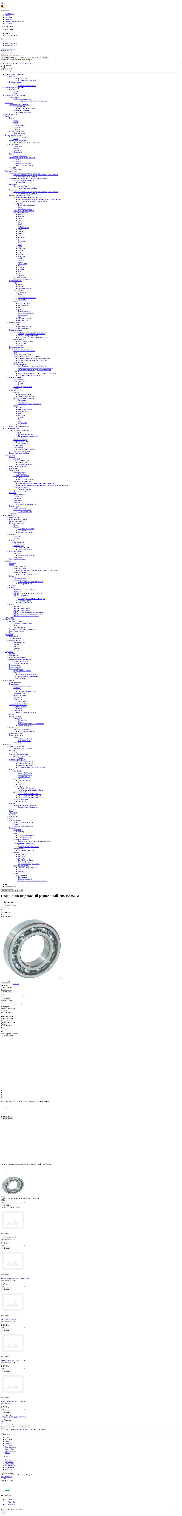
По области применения (26, 835)
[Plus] (24, 1245)
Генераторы (13, 637)
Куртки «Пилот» (24, 548)
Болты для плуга (24, 303)
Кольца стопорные (20, 125)
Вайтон (20, 708)
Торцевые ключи (19, 627)
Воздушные (17, 496)
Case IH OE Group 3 (25, 775)
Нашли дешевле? (7, 987)
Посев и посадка (15, 322)
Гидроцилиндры (15, 667)
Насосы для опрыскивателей (28, 336)
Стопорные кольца (20, 597)
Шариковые (17, 152)
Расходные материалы (17, 131)
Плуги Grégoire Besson (26, 313)
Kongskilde (21, 248)
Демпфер (21, 832)
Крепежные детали (20, 78)
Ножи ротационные (25, 209)
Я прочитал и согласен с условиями (25, 1429)
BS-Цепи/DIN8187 (24, 741)
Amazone (21, 216)
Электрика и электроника (27, 108)
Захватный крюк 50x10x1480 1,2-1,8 (14, 1401)
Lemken (20, 250)
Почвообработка (15, 390)
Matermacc (21, 256)
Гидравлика (22, 292)
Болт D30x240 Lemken (9, 1319)
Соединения (13, 655)
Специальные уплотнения (22, 163)
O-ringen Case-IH (24, 777)
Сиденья (16, 459)
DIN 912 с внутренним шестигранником (28, 614)
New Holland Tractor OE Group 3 (29, 797)
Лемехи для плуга (24, 311)
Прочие (16, 148)
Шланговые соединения (26, 731)
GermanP (16, 984)
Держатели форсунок (25, 341)
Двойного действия (20, 661)
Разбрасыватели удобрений (19, 426)
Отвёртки (16, 625)
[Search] (4, 10)
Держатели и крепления (26, 205)
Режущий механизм (20, 442)
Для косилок (17, 203)
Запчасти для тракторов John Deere (30, 790)
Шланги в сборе (19, 678)
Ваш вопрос (6, 1211)
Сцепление (17, 830)
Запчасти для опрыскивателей (24, 351)
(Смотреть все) (19, 1005)
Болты (15, 120)
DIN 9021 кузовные (20, 595)
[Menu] (2, 10)
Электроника (14, 97)
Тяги (19, 317)
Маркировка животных (17, 521)
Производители (10, 1451)
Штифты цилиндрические (27, 80)
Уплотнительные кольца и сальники (22, 158)
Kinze (20, 247)
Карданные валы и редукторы (20, 137)
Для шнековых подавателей (28, 436)
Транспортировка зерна (21, 451)
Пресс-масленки (19, 133)
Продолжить (24, 1141)
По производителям (20, 212)
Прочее (12, 769)
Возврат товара (10, 1447)
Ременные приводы (20, 487)
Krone (20, 243)
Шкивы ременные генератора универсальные (34, 841)
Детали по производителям (27, 177)
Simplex (16, 737)
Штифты (16, 129)
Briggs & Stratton (15, 640)
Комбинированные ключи (22, 623)
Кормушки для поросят (26, 529)
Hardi (15, 353)
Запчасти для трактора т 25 (23, 761)
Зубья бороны (18, 379)
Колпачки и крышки (20, 663)
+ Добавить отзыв (7, 1036)
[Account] (8, 10)
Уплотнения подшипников (23, 165)
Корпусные (17, 146)
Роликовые (17, 150)
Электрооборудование (21, 110)
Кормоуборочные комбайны (19, 453)
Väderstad (21, 275)
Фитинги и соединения (21, 729)
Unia (19, 273)
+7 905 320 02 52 (11, 43)
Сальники (17, 161)
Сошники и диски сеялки (22, 387)
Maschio (20, 258)
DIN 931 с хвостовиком (21, 608)
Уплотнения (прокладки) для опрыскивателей (34, 370)
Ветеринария (14, 517)
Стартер (16, 646)
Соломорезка (18, 445)
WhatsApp (11, 1504)
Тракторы (8, 1469)
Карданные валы (19, 472)
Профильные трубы (25, 726)
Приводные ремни (16, 733)
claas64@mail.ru (6, 1477)
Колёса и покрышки (20, 508)
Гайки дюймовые (19, 578)
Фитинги (16, 84)
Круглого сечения (19, 707)
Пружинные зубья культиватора (29, 404)
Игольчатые (17, 697)
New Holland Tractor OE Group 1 (29, 794)
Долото (20, 307)
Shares (20, 407)
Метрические (22, 701)
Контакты (8, 23)
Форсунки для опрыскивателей (29, 375)
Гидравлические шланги (22, 671)
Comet (20, 222)
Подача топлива (19, 642)
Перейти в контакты (8, 49)
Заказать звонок (6, 51)
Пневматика (13, 727)
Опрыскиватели (19, 339)
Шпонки (16, 127)
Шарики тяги (22, 877)
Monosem (21, 260)
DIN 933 (16, 606)
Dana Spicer (22, 801)
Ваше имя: (5, 1113)
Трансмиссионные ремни (27, 449)
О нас (7, 1437)
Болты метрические (20, 572)
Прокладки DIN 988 (25, 602)
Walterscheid (22, 474)
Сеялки (16, 324)
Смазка (16, 644)
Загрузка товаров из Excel (14, 21)
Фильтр (12, 654)
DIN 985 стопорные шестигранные (30, 582)
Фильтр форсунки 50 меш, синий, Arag (15, 1278)
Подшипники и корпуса (22, 481)
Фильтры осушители (25, 464)
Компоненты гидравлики (18, 141)
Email (3, 1188)
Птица (15, 525)
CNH (11, 818)
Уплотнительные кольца (26, 479)
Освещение (13, 468)
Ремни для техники (20, 156)
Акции (7, 1453)
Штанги (16, 372)
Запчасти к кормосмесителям (23, 211)
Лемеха (20, 309)
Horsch (20, 235)
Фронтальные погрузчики (22, 279)
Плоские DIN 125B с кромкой (24, 589)
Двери (15, 752)
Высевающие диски (16, 347)
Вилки (15, 139)
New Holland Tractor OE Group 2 (29, 796)
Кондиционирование (21, 460)
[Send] (21, 1003)
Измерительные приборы (18, 519)
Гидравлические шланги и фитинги (26, 142)
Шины (20, 385)
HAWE (20, 233)
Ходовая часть (14, 506)
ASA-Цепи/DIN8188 (25, 739)
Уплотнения (22, 343)
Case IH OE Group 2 (25, 773)
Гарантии (8, 19)
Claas (19, 220)
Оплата (7, 16)
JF (18, 239)
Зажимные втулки (19, 693)
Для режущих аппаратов (26, 434)
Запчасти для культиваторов (23, 180)
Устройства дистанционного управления (32, 101)
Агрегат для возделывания (23, 822)
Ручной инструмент (16, 621)
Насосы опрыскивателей (22, 354)
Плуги (15, 301)
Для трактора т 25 (15, 820)
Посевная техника (15, 377)
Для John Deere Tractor (21, 786)
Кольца (16, 159)
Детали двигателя (19, 106)
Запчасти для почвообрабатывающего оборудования (28, 178)
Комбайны (13, 184)
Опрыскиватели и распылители (20, 349)
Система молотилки (20, 443)
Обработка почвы (15, 281)
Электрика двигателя (21, 839)
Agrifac (20, 214)
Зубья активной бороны (26, 396)
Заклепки (12, 563)
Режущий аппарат (19, 277)
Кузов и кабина (19, 438)
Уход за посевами (15, 330)
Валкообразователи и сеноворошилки (27, 197)
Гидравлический (19, 495)
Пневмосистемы (19, 849)
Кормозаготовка (15, 190)
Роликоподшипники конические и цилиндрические (36, 483)
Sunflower (21, 267)
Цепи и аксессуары (20, 491)
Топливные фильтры (16, 638)
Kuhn (19, 245)
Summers (21, 269)
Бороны (16, 283)
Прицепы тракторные (17, 760)
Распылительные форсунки (23, 826)
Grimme (20, 230)
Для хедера (17, 432)
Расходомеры (18, 362)
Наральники (22, 182)
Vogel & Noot (22, 423)
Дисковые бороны (24, 394)
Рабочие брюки (19, 544)
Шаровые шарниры (25, 879)
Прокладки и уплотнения (22, 748)
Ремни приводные (24, 489)
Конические (17, 699)
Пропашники (22, 402)
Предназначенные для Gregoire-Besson (31, 767)
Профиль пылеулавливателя (28, 807)
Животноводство (11, 1465)
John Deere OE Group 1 (26, 788)
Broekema (21, 218)
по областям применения (27, 504)
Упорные (16, 688)
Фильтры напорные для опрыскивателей (32, 360)
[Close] (2, 2)
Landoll (20, 252)
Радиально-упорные (20, 703)
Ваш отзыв (5, 1135)
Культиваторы (18, 290)
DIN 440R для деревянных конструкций (27, 593)
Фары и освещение (24, 112)
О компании (9, 14)
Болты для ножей (19, 566)
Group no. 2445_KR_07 (26, 763)
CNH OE (21, 784)
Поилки (12, 534)
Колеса (20, 383)
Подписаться (26, 1427)
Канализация (18, 557)
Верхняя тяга (22, 875)
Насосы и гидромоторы (17, 657)
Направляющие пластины (27, 298)
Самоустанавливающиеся (22, 686)
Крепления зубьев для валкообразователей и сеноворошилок (39, 199)
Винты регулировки (25, 409)
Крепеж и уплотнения (21, 476)
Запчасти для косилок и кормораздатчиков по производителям (35, 175)
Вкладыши (17, 690)
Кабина (12, 457)
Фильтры (12, 167)
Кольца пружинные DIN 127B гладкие (31, 599)
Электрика (13, 513)
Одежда (12, 540)
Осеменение (22, 531)
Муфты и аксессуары (25, 765)
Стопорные (17, 710)
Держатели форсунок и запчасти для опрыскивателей (37, 373)
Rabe (19, 265)
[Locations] (6, 10)
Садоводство (9, 1464)
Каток (20, 294)
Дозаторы (16, 536)
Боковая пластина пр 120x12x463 (13, 1360)
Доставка (8, 17)
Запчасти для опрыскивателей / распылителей (30, 332)
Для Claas (16, 779)
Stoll (19, 271)
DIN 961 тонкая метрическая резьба (26, 616)
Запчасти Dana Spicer (21, 799)
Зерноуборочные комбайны (19, 105)
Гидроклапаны (14, 665)
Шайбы (12, 587)
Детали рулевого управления (28, 847)
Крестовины (22, 720)
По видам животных (16, 523)
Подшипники (14, 144)
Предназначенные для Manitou (28, 864)
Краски (12, 633)
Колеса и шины (19, 381)
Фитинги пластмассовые (27, 86)
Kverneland (21, 241)
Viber (9, 1502)
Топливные (17, 169)
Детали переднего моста (22, 510)
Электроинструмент (16, 631)
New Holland (22, 264)
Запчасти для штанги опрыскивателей (31, 334)
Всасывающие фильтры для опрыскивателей (34, 358)
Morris (20, 262)
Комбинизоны (18, 542)
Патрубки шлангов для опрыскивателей (32, 366)
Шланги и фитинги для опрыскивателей (32, 337)
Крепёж (12, 76)
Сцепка (12, 803)
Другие (20, 758)
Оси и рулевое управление (18, 754)
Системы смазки (15, 682)
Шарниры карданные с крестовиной (31, 724)
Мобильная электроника (22, 99)
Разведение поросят (25, 532)
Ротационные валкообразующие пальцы (32, 201)
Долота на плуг (23, 305)
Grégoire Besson (23, 228)
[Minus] (2, 1245)
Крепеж (12, 89)
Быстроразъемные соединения (20, 659)
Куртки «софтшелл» (25, 549)
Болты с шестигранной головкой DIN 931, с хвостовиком (38, 570)
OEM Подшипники (20, 695)
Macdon (20, 254)
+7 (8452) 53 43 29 (11, 45)
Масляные (17, 498)
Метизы (20, 286)
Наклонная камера (20, 440)
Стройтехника (10, 1467)
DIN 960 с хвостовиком (21, 610)
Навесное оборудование (18, 466)
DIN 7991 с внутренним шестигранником (28, 612)
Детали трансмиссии (16, 746)
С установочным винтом (27, 691)
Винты (15, 91)
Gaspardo (21, 226)
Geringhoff (21, 231)
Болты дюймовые (19, 568)
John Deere (21, 237)
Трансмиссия (18, 447)
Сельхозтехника (11, 1460)
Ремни (11, 154)
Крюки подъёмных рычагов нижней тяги (33, 881)
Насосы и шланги (15, 82)
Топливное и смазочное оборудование (23, 629)
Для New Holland (19, 792)
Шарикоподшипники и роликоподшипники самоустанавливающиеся (43, 485)
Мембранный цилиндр (26, 850)
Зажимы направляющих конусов (25, 805)
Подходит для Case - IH (21, 186)
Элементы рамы (23, 320)
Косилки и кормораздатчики (19, 195)
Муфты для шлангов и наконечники (26, 676)
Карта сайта (9, 1449)
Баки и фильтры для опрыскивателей (26, 356)
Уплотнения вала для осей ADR (24, 712)
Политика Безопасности (20, 1429)
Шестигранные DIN (25, 584)
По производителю (24, 837)
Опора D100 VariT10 (8, 1237)
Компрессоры (22, 462)
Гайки (15, 93)
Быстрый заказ (6, 890)
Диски (20, 207)
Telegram (11, 1499)
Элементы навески (24, 288)
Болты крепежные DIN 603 (27, 574)
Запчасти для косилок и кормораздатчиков (24, 173)
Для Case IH (17, 771)
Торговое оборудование (17, 559)
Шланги (16, 389)
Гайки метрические (20, 580)
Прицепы (12, 828)
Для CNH (16, 782)
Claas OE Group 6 (24, 780)
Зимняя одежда (18, 546)
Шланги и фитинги (20, 364)
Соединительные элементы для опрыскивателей (35, 368)
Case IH (20, 224)
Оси (19, 869)
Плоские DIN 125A (20, 591)
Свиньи (16, 527)
